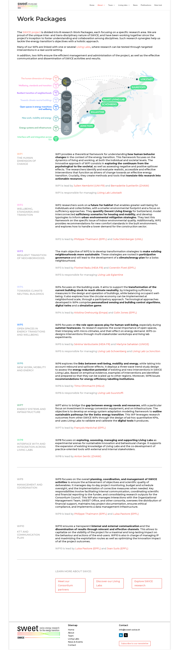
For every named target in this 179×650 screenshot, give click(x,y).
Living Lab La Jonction (146, 351)
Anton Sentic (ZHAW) (87, 456)
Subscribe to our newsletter (134, 643)
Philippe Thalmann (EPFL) (90, 239)
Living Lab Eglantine (110, 274)
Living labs (122, 5)
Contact (72, 645)
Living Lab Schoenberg (112, 351)
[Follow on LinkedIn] (121, 635)
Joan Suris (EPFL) (117, 548)
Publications (146, 5)
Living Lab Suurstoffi (110, 393)
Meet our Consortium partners (65, 585)
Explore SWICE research (143, 583)
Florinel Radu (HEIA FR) (88, 267)
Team (110, 5)
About (100, 5)
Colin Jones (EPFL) (125, 312)
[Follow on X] (126, 635)
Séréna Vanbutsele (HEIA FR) (92, 344)
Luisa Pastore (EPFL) (126, 513)
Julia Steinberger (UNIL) (128, 239)
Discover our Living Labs (108, 583)
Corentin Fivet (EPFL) (122, 267)
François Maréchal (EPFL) (90, 427)
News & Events (75, 642)
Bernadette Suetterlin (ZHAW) (130, 185)
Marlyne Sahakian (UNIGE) (132, 344)
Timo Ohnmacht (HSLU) (89, 385)
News (135, 5)
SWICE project (32, 32)
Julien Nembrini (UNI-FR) (89, 185)
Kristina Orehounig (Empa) (91, 312)
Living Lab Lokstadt (109, 192)
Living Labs (83, 46)
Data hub (158, 5)
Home (92, 5)
